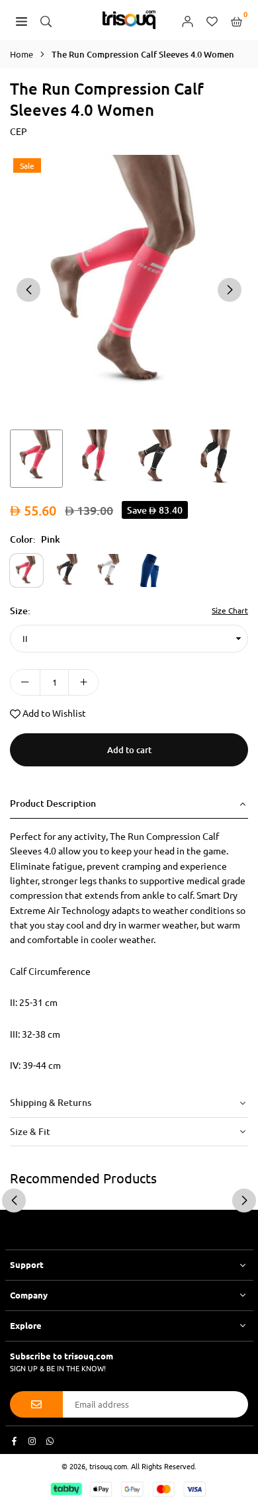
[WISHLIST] (212, 20)
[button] (229, 290)
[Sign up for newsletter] (36, 1404)
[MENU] (21, 20)
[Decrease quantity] (25, 682)
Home (21, 54)
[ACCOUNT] (187, 20)
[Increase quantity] (83, 682)
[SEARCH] (46, 20)
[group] (129, 289)
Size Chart (230, 610)
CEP (18, 131)
